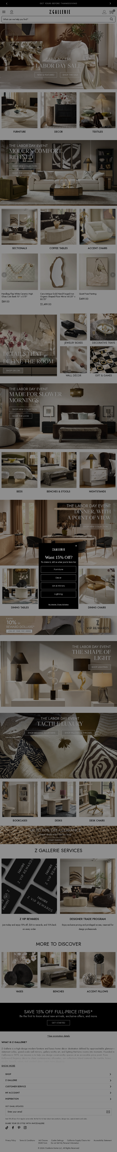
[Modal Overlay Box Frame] (58, 576)
